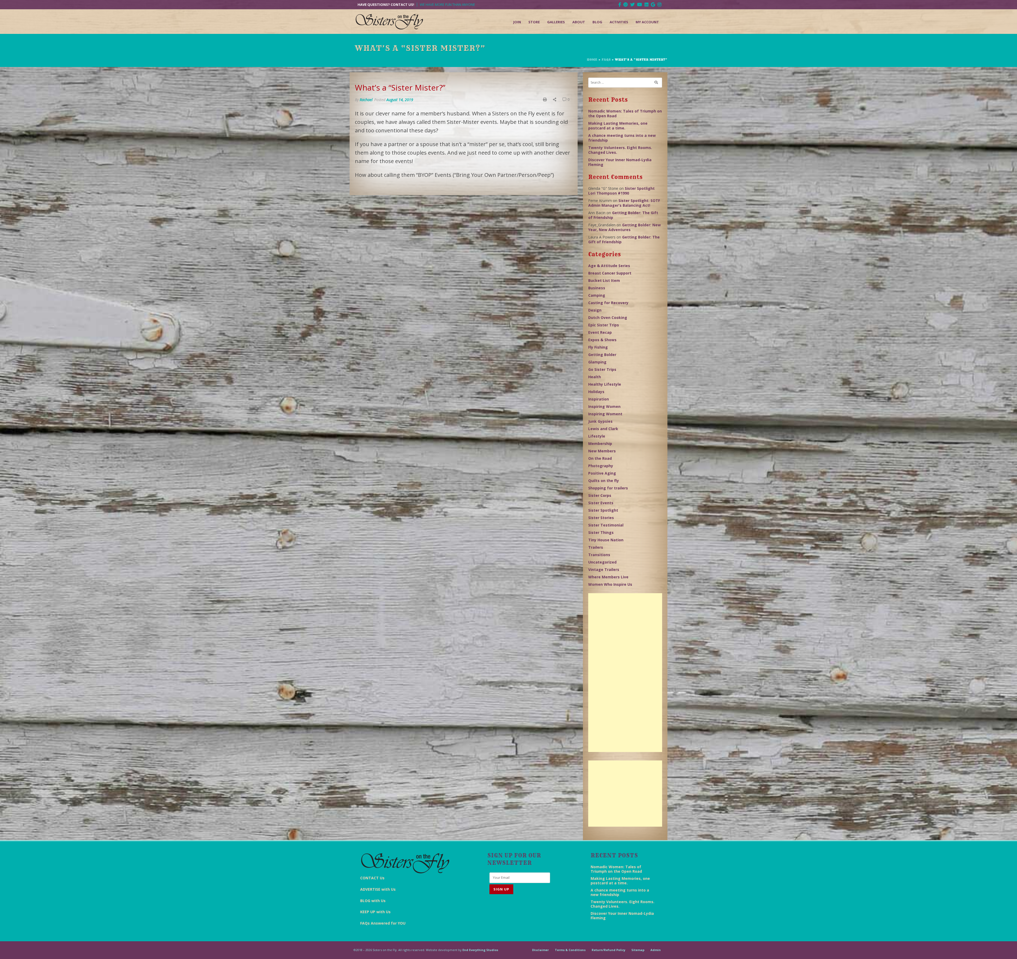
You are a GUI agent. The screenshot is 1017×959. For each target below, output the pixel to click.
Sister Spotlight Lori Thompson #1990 (621, 191)
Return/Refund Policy (608, 950)
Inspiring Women (604, 406)
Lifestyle (596, 436)
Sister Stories (601, 517)
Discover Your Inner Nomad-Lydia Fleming (620, 162)
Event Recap (600, 332)
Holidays (596, 391)
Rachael (366, 99)
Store (534, 22)
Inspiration (598, 399)
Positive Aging (602, 473)
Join (517, 22)
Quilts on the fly (603, 480)
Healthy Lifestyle (604, 384)
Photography (600, 465)
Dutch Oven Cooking (607, 317)
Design (594, 310)
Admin (655, 950)
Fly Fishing (598, 347)
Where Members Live (608, 576)
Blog (597, 22)
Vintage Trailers (603, 569)
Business (596, 287)
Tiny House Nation (605, 539)
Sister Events (600, 502)
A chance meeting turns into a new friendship (622, 138)
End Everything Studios (480, 950)
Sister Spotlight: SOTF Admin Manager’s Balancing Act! (624, 203)
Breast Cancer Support (609, 273)
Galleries (556, 22)
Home (592, 59)
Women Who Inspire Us (610, 584)
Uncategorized (602, 562)
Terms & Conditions (570, 950)
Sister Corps (599, 495)
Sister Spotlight (603, 510)
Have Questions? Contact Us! (386, 5)
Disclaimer (540, 950)
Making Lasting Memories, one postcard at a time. (618, 125)
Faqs (606, 59)
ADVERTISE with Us (378, 889)
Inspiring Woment (605, 413)
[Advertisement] (625, 672)
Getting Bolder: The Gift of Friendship (623, 215)
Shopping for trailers (608, 487)
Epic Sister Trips (603, 324)
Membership (600, 443)
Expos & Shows (602, 339)
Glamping (597, 361)
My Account (647, 22)
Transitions (599, 554)
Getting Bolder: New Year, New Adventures (624, 227)
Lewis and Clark (603, 428)
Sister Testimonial (605, 525)
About (578, 22)
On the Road (600, 458)
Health (594, 376)
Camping (596, 295)
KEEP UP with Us (375, 911)
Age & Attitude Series (609, 265)
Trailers (595, 547)
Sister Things (601, 532)
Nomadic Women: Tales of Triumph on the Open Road (625, 113)
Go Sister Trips (602, 369)
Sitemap (637, 950)
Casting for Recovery (608, 302)
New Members (602, 450)
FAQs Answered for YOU (382, 923)
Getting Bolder (602, 354)
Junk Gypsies (600, 421)
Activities (619, 22)
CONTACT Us (372, 877)
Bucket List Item (604, 280)
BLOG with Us (373, 900)
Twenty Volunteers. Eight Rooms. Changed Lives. (620, 150)
